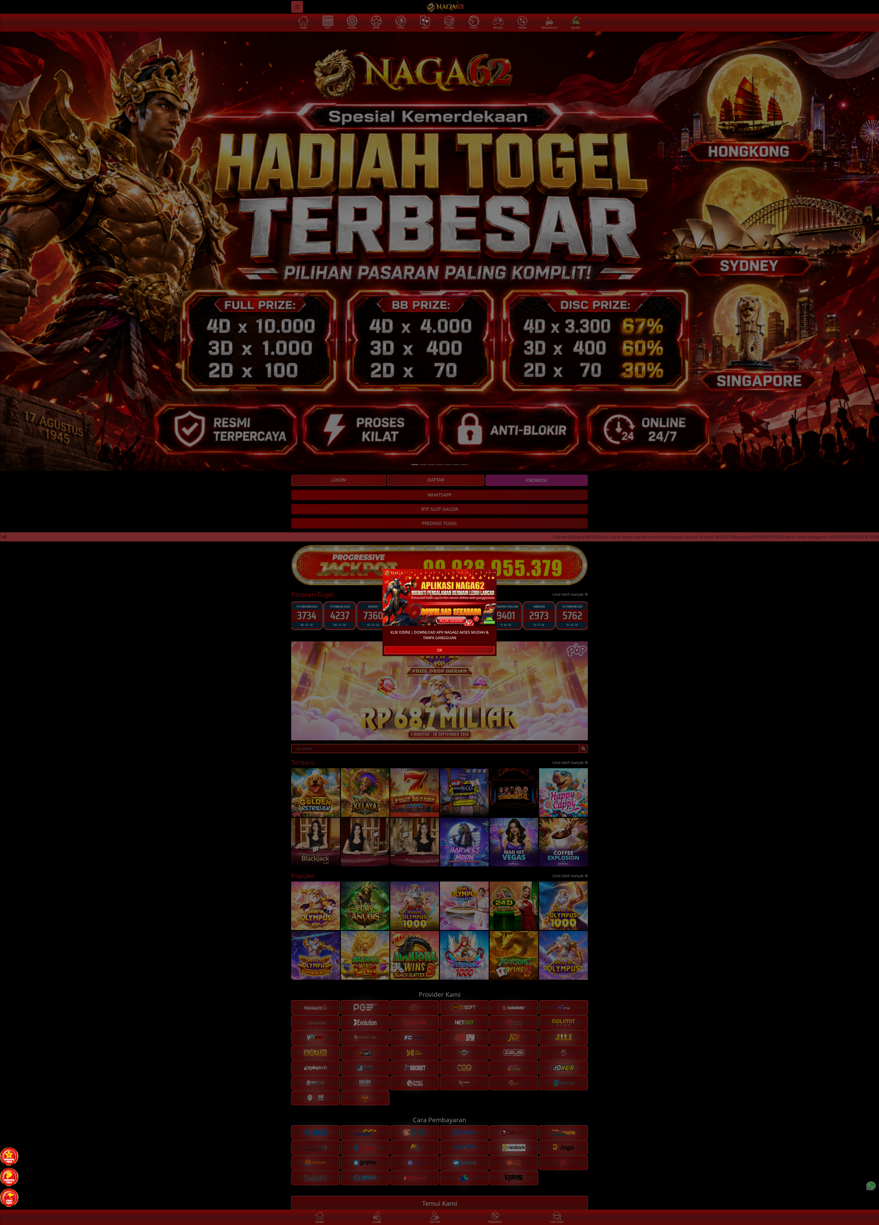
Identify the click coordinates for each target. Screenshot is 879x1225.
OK (439, 650)
